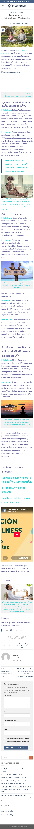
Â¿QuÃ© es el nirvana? (14, 630)
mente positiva (14, 648)
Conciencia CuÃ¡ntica (17, 12)
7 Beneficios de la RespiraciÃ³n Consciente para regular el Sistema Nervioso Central (16, 782)
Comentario (8, 695)
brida (26, 23)
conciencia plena (19, 646)
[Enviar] (31, 757)
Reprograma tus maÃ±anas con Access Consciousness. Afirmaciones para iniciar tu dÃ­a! (16, 797)
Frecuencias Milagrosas (9, 815)
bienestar (11, 646)
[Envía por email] (18, 637)
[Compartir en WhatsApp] (8, 637)
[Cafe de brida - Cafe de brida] (17, 6)
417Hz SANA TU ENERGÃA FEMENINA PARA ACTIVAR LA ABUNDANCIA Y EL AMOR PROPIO (16, 789)
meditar (7, 648)
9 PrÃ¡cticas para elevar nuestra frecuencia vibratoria (15, 770)
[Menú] (2, 6)
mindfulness (22, 648)
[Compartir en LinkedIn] (25, 637)
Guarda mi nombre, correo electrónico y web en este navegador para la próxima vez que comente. (17, 741)
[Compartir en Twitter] (15, 637)
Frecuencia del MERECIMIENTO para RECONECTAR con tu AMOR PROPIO (14, 776)
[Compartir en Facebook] (11, 637)
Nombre (7, 712)
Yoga (27, 648)
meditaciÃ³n (27, 646)
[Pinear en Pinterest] (22, 637)
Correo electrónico (10, 720)
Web (5, 729)
